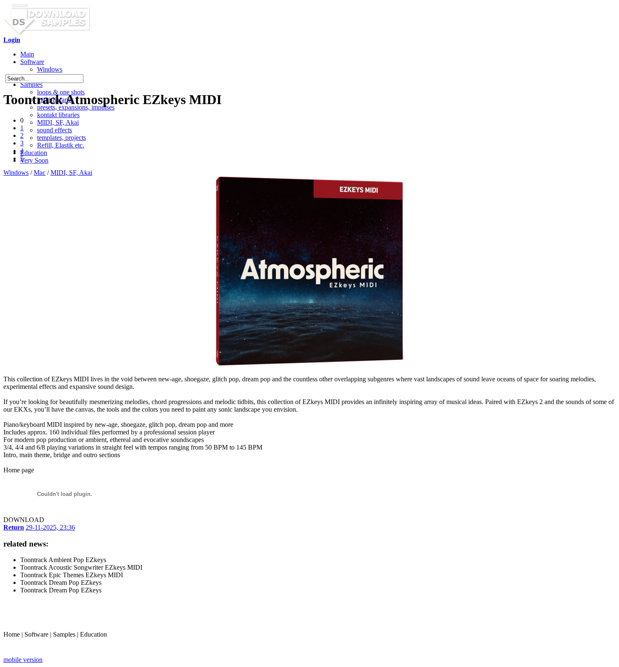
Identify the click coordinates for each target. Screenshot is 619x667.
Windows (49, 69)
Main (27, 54)
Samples (31, 84)
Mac (39, 172)
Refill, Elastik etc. (60, 145)
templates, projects (61, 137)
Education (33, 152)
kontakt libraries (58, 114)
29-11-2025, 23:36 (50, 527)
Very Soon (34, 160)
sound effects (54, 130)
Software (32, 61)
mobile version (23, 659)
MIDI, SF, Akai (58, 122)
